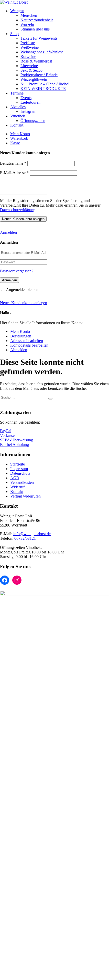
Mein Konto (20, 134)
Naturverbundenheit (36, 20)
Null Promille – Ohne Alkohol (44, 84)
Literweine (29, 66)
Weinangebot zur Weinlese (41, 52)
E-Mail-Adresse (14, 173)
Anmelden (8, 232)
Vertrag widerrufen (25, 496)
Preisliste (27, 43)
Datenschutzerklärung (17, 210)
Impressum (19, 469)
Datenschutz (20, 473)
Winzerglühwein (33, 79)
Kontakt (16, 125)
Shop (14, 34)
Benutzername (13, 163)
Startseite (17, 464)
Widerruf (17, 487)
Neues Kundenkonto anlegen (23, 303)
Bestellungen (20, 336)
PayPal (5, 431)
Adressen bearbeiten (26, 340)
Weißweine (29, 47)
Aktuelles (18, 107)
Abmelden (18, 350)
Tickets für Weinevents (38, 38)
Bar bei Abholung (14, 444)
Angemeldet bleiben (22, 289)
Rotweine (28, 56)
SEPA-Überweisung (16, 440)
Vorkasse (7, 435)
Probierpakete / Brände (39, 75)
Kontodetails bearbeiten (29, 345)
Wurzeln (27, 24)
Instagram (28, 111)
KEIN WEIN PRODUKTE (43, 88)
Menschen (28, 15)
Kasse (15, 143)
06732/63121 (25, 538)
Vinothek (17, 116)
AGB (14, 478)
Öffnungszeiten (32, 120)
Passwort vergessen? (16, 271)
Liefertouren (30, 102)
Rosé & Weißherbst (36, 61)
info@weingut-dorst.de (32, 534)
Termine (17, 93)
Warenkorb (19, 138)
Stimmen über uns (35, 29)
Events (25, 98)
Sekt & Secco (31, 70)
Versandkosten (22, 482)
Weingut (17, 11)
